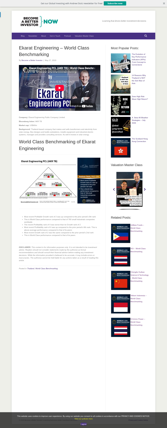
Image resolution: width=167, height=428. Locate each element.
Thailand (30, 268)
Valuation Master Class (84, 36)
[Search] (145, 35)
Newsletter (32, 36)
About (43, 36)
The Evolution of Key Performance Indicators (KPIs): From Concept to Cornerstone (139, 59)
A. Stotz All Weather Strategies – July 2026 (140, 120)
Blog (23, 36)
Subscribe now (115, 3)
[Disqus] (59, 305)
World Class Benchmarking (46, 268)
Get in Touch (55, 36)
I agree (84, 424)
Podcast (67, 36)
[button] (83, 3)
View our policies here (83, 419)
